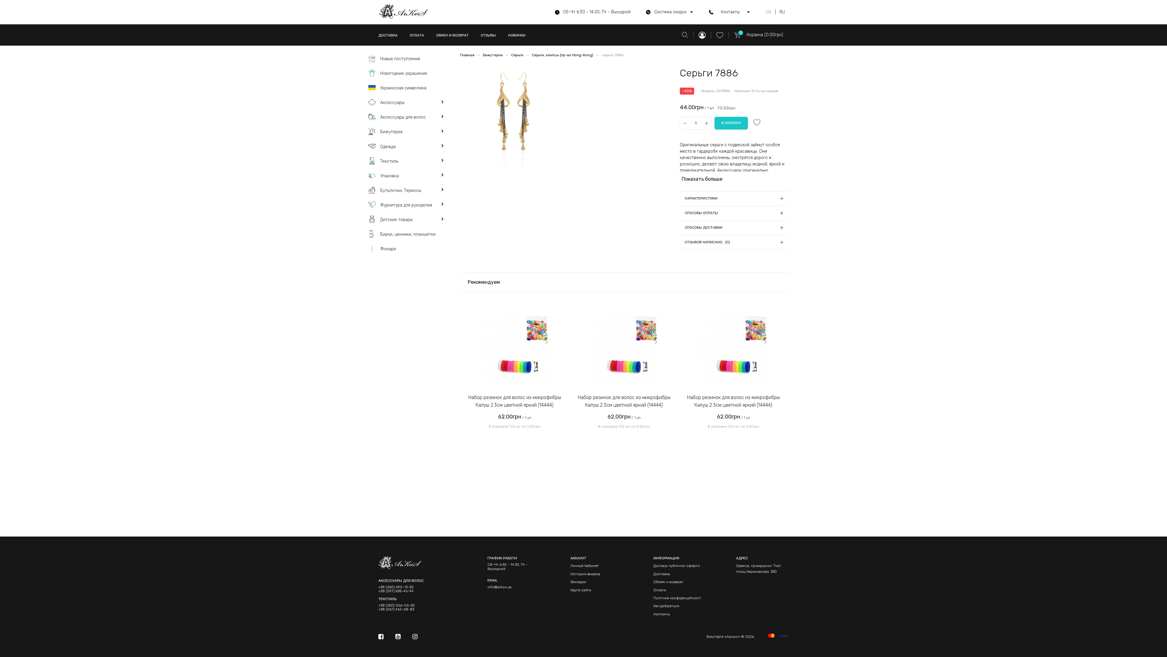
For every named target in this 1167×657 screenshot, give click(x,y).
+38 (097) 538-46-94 (396, 591)
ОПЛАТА (417, 35)
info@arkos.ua (499, 587)
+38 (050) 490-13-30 (396, 587)
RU (782, 12)
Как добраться (666, 606)
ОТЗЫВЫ (488, 35)
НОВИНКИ (516, 35)
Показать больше (702, 179)
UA (768, 12)
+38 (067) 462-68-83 (396, 609)
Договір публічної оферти (676, 566)
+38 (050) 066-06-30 (396, 605)
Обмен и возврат (668, 582)
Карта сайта (580, 590)
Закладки (578, 582)
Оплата (659, 590)
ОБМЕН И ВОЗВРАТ (452, 35)
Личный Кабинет (584, 566)
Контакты (661, 614)
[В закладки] (757, 123)
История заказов (585, 574)
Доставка (661, 574)
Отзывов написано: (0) (707, 242)
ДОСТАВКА (388, 35)
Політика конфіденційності (677, 598)
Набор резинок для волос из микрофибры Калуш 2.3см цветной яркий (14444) (514, 401)
